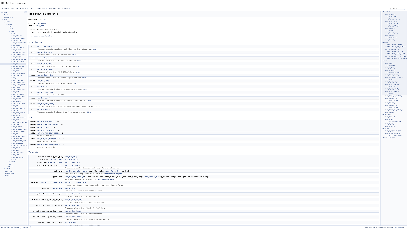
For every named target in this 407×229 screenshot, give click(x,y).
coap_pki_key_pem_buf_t (46, 58)
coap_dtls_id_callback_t (392, 107)
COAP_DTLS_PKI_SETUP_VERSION (48, 133)
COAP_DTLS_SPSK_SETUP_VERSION (48, 144)
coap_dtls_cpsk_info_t (45, 92)
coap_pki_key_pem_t (44, 52)
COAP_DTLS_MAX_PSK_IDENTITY (48, 124)
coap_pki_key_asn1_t (45, 63)
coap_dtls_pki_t (43, 86)
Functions (386, 128)
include (10, 227)
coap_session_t (151, 177)
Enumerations (387, 114)
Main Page (5, 8)
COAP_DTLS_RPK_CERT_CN (45, 130)
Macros (385, 42)
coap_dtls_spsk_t (43, 109)
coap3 (17, 227)
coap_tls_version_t (44, 46)
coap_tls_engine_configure (393, 131)
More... (45, 20)
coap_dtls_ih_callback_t (392, 100)
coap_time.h (41, 23)
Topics (12, 8)
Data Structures (21, 8)
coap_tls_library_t (55, 162)
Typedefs (386, 61)
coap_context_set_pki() (113, 174)
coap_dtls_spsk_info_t (45, 104)
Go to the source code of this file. (40, 36)
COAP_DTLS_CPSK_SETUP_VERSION (48, 139)
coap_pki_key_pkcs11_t (45, 69)
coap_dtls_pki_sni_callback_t (393, 96)
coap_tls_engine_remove (392, 133)
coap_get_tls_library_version (393, 135)
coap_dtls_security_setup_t (76, 171)
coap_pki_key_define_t (45, 75)
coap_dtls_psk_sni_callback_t (393, 110)
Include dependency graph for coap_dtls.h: (45, 29)
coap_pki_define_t (390, 126)
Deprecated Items (54, 8)
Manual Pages (41, 8)
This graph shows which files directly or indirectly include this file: (53, 32)
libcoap (3, 227)
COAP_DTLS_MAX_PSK (44, 127)
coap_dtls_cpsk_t (43, 98)
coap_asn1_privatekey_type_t (52, 182)
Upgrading (65, 8)
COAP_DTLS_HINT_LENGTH (45, 121)
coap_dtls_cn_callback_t (74, 177)
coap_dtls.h (25, 227)
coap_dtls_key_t (43, 81)
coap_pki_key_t (57, 188)
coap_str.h (41, 26)
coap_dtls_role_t (56, 159)
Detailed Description (389, 138)
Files (31, 8)
